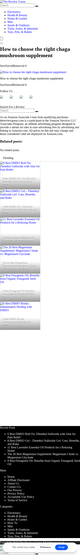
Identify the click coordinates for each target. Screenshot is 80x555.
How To (12, 522)
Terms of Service (17, 500)
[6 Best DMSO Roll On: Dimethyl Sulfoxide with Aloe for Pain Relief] (20, 169)
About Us (13, 483)
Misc (10, 21)
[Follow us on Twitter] (14, 99)
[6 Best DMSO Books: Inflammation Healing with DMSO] (20, 310)
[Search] (36, 6)
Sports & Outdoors (18, 25)
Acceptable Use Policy (20, 496)
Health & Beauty (17, 15)
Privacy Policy (16, 493)
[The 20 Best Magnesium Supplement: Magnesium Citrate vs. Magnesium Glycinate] (20, 254)
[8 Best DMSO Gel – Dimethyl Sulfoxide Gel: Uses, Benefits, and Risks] (20, 197)
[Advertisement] (40, 380)
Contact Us (14, 486)
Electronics (13, 11)
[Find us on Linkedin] (24, 99)
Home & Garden (17, 18)
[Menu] (1, 39)
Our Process (14, 490)
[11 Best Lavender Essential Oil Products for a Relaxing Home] (20, 222)
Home (11, 476)
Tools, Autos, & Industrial (22, 28)
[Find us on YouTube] (34, 99)
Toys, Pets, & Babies (19, 32)
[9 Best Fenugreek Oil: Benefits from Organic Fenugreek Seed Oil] (20, 282)
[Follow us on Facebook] (4, 99)
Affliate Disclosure (18, 480)
